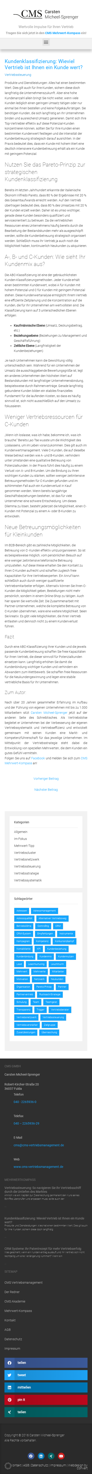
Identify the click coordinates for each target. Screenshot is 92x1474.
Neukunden (57, 979)
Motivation (22, 979)
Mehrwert (22, 971)
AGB (7, 1329)
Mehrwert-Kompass (18, 1311)
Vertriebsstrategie (26, 873)
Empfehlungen (45, 933)
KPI (39, 948)
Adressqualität (24, 918)
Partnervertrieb (25, 994)
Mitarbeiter (58, 971)
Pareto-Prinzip (44, 986)
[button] (46, 42)
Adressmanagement (44, 910)
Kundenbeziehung (56, 948)
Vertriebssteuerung (18, 75)
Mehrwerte (39, 971)
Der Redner (12, 1292)
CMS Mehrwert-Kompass (62, 33)
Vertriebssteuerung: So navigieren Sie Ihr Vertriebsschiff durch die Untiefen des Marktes (42, 1189)
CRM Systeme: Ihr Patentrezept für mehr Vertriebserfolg (42, 1248)
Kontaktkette (24, 948)
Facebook (38, 758)
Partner (62, 986)
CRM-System (24, 933)
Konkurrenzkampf (64, 941)
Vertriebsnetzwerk (26, 859)
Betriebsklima (24, 926)
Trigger (40, 1009)
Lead (19, 964)
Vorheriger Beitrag (46, 778)
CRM (58, 926)
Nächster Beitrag (46, 789)
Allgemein (20, 832)
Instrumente (66, 933)
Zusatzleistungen (26, 1032)
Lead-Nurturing (36, 964)
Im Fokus (20, 839)
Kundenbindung (25, 956)
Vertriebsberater (60, 1009)
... (5, 1206)
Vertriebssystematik (28, 880)
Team (36, 1002)
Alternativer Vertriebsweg (52, 918)
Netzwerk (39, 979)
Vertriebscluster (25, 853)
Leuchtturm (57, 964)
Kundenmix (46, 956)
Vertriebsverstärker (27, 1025)
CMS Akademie (14, 1301)
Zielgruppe (49, 1025)
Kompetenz (42, 941)
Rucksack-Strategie (50, 994)
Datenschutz (13, 1339)
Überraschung (49, 1032)
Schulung (22, 1002)
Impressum (12, 1348)
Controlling (43, 926)
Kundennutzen (66, 956)
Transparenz (23, 1009)
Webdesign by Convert (78, 1466)
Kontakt (10, 1320)
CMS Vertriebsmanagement (23, 1282)
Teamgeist (51, 1002)
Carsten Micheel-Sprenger (49, 712)
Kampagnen (23, 941)
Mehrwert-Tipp (24, 846)
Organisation (23, 986)
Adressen (22, 910)
